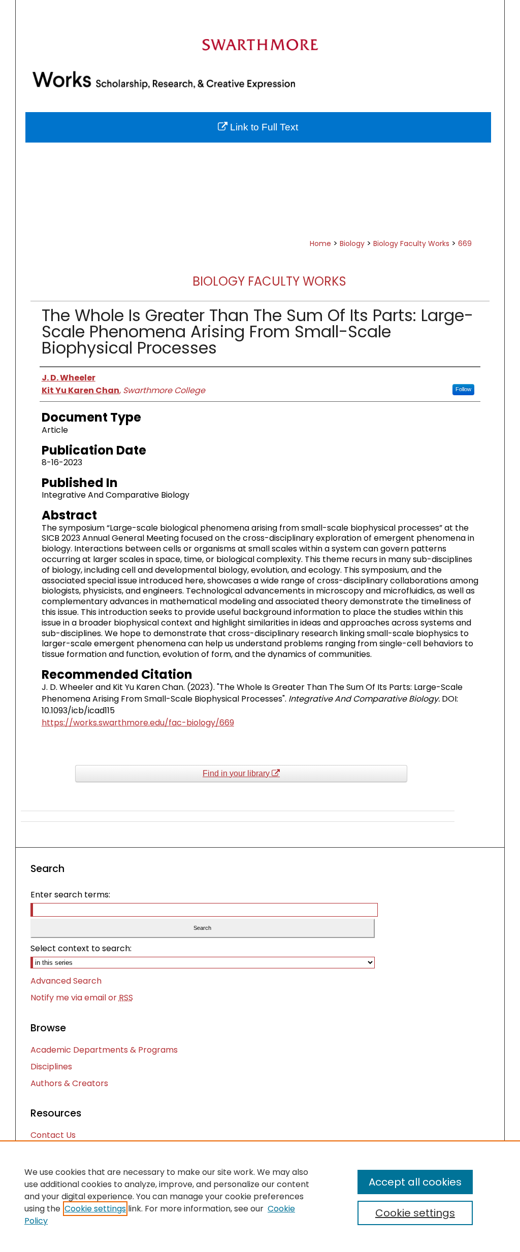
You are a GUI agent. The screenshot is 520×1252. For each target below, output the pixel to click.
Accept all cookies (415, 1182)
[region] (260, 1196)
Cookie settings (95, 1208)
